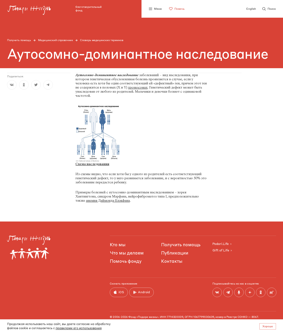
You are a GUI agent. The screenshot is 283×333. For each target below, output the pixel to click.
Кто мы (117, 245)
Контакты (171, 261)
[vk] (12, 85)
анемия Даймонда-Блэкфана (108, 200)
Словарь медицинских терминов (101, 40)
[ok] (24, 85)
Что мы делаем (127, 253)
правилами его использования (79, 328)
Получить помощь (19, 40)
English (251, 9)
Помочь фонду (126, 261)
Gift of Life (220, 250)
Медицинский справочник (55, 40)
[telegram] (48, 85)
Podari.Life (220, 244)
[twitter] (36, 85)
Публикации (174, 253)
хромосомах (138, 87)
